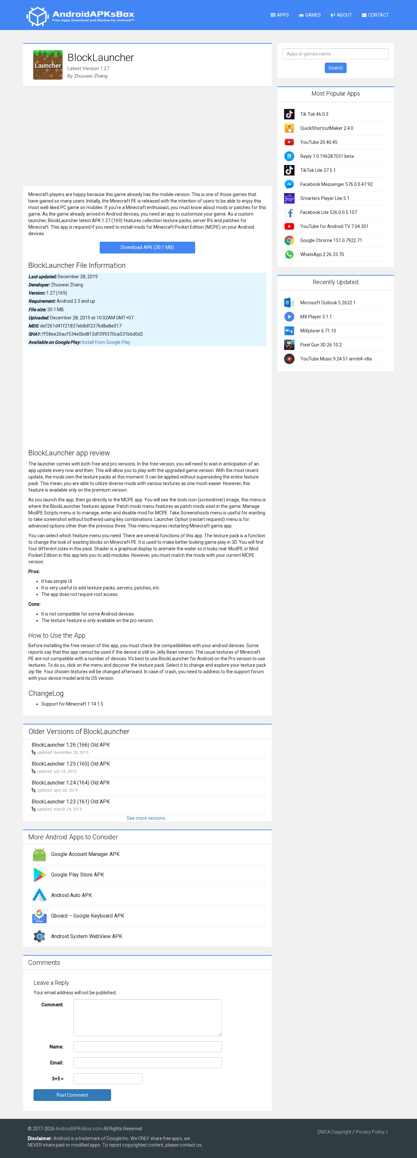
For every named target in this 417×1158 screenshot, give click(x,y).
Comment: (52, 1004)
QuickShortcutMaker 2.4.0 (326, 128)
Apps (283, 15)
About (344, 15)
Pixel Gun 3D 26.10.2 (321, 344)
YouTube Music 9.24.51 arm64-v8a (336, 358)
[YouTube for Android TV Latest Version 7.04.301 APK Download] (289, 226)
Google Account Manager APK (85, 854)
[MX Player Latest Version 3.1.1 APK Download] (289, 316)
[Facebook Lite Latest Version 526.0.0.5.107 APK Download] (289, 212)
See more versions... (147, 818)
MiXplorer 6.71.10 (318, 330)
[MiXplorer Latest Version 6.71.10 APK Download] (289, 330)
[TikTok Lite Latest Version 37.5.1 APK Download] (289, 170)
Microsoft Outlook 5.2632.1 (328, 302)
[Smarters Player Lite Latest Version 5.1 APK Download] (289, 198)
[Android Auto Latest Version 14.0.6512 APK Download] (39, 895)
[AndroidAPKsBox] (80, 16)
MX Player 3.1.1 (316, 316)
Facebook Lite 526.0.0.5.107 (328, 212)
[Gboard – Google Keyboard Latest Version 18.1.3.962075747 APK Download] (39, 915)
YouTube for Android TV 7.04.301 (334, 226)
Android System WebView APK (86, 936)
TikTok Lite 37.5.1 (318, 170)
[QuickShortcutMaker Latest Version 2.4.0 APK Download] (289, 127)
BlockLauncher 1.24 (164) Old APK (71, 783)
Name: (57, 1046)
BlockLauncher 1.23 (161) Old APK (71, 802)
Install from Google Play (106, 342)
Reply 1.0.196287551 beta (327, 156)
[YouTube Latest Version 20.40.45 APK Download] (289, 142)
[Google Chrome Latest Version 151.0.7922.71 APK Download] (289, 240)
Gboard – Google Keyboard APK (87, 916)
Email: (57, 1062)
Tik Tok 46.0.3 (314, 114)
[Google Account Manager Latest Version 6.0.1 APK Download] (39, 854)
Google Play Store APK (77, 875)
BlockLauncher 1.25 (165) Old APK (71, 764)
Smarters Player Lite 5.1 (325, 198)
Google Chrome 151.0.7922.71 (331, 240)
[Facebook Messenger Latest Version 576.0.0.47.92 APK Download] (289, 184)
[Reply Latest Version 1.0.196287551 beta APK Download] (289, 156)
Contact (378, 15)
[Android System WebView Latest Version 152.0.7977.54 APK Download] (39, 936)
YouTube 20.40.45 (319, 142)
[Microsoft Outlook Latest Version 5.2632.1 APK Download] (289, 302)
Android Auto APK (71, 895)
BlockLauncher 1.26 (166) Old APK (71, 745)
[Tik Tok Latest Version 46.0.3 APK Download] (289, 113)
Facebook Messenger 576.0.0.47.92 (336, 184)
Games (313, 15)
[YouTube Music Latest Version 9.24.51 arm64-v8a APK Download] (289, 358)
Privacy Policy (370, 1132)
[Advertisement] (147, 135)
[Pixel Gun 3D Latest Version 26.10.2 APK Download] (289, 344)
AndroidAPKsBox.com (79, 1128)
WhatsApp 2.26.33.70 (322, 254)
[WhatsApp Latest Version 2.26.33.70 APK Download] (289, 254)
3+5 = (58, 1078)
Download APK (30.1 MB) (147, 247)
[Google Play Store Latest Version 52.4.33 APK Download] (39, 874)
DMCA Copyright (334, 1132)
